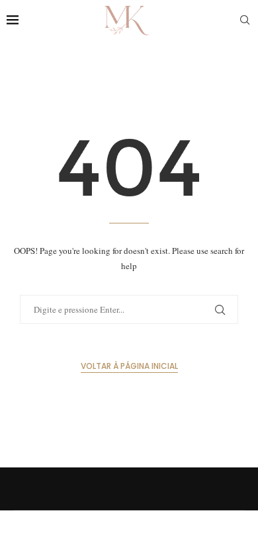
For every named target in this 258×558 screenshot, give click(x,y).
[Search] (244, 20)
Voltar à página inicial (129, 366)
